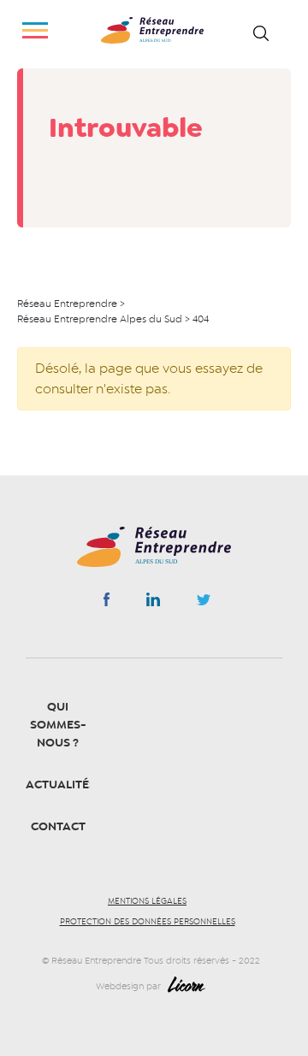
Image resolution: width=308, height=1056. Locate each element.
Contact (58, 826)
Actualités (61, 784)
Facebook (107, 603)
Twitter (203, 604)
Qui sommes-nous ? (58, 724)
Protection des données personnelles (147, 922)
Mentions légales (147, 901)
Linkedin (153, 603)
